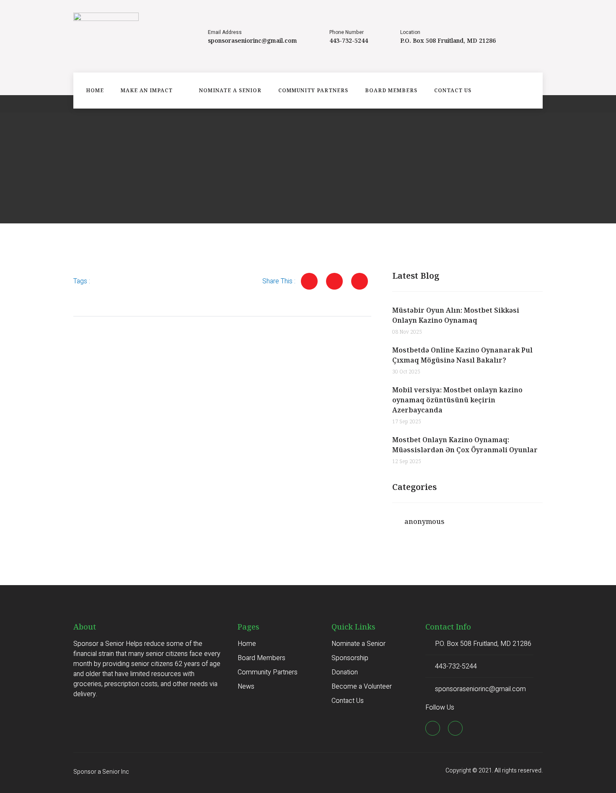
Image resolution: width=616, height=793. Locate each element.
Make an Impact (147, 90)
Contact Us (452, 90)
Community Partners (313, 90)
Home (95, 90)
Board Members (391, 90)
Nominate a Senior (230, 90)
